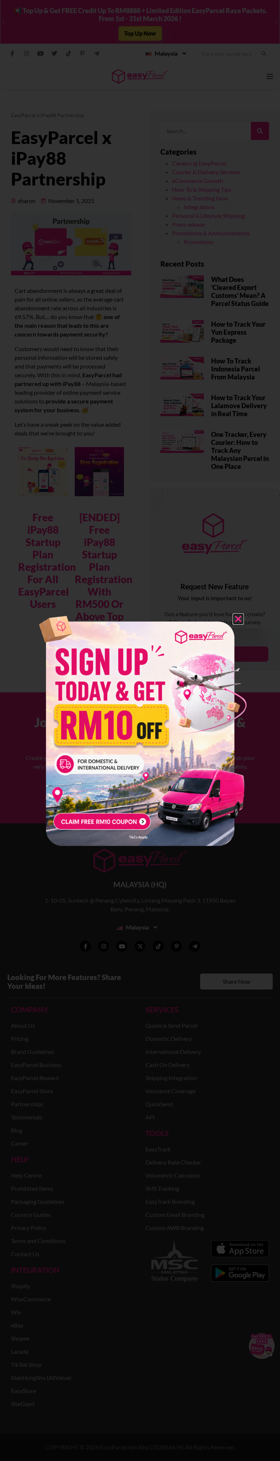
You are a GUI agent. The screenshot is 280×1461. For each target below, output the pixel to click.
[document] (140, 730)
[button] (238, 619)
